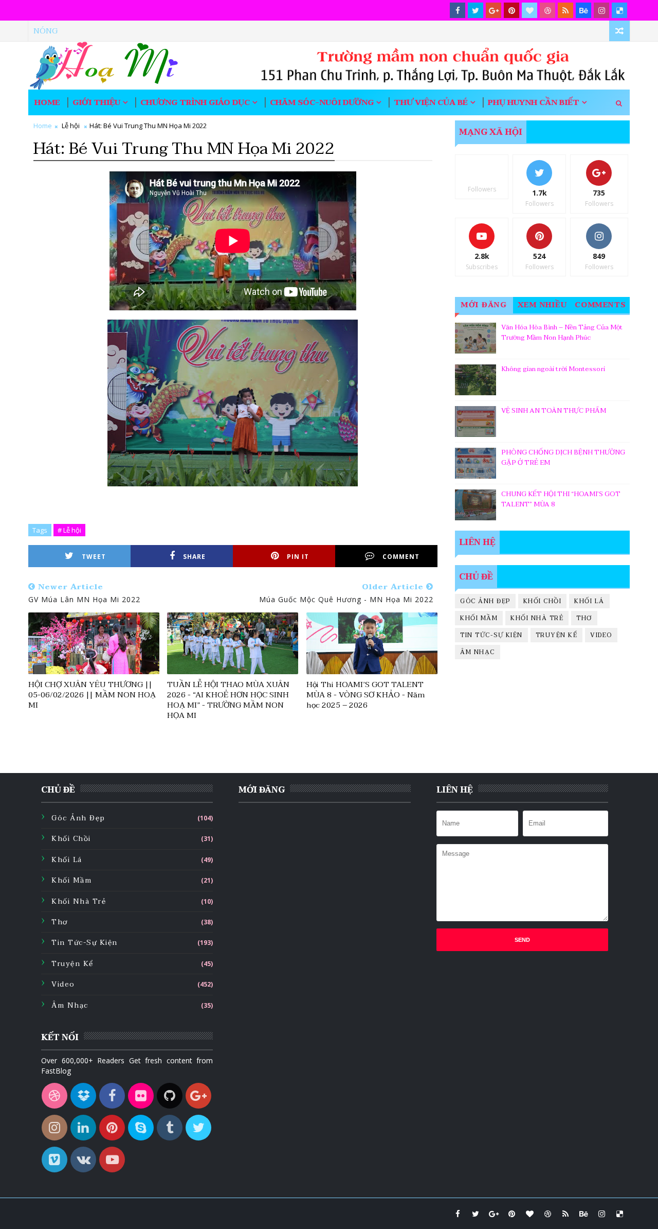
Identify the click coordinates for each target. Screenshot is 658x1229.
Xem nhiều (543, 305)
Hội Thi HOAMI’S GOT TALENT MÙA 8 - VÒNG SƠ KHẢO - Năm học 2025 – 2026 (365, 695)
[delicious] (619, 10)
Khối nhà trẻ (536, 618)
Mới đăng (484, 305)
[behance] (583, 10)
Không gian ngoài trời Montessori (553, 369)
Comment (400, 556)
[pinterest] (511, 10)
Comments (601, 305)
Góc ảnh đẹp (485, 601)
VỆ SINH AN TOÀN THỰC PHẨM (553, 410)
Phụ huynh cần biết (533, 102)
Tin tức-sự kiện (491, 635)
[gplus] (493, 10)
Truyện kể (557, 635)
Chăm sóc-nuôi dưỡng (322, 102)
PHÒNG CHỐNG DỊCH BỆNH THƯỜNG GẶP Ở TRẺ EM (563, 457)
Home (47, 102)
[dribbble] (547, 10)
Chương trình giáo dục (195, 102)
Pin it (298, 556)
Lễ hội (71, 125)
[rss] (565, 10)
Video (601, 635)
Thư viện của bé (431, 102)
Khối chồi (542, 601)
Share (194, 556)
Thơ (584, 618)
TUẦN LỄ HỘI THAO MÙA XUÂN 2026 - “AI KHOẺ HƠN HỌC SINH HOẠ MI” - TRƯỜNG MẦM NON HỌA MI (228, 700)
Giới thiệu (96, 102)
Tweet (94, 556)
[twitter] (475, 10)
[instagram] (601, 10)
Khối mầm (479, 618)
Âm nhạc (477, 652)
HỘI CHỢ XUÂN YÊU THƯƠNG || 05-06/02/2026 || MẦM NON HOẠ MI (92, 695)
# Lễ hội (69, 530)
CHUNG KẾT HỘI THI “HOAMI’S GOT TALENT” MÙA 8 (560, 499)
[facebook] (457, 10)
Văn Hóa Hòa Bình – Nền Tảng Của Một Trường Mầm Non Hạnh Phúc (562, 332)
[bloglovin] (529, 10)
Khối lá (589, 601)
